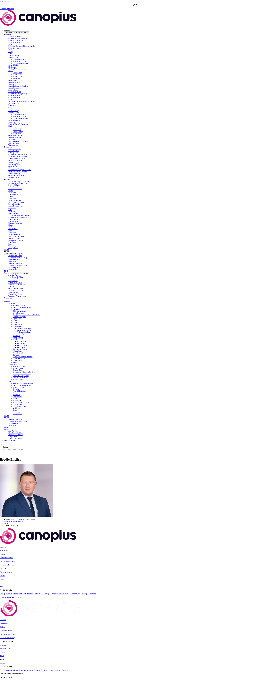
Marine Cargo (17, 73)
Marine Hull (17, 74)
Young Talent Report (15, 283)
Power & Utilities (14, 204)
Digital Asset (12, 50)
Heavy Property (18, 338)
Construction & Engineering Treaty (20, 154)
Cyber (10, 44)
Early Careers (13, 281)
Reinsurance (8, 147)
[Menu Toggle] (1, 27)
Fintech (10, 191)
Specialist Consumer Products (18, 86)
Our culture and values (7, 634)
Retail (10, 210)
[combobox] (15, 449)
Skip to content (5, 1)
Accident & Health (14, 36)
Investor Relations (14, 259)
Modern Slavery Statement (60, 594)
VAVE (15, 362)
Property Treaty (13, 162)
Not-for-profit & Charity (16, 202)
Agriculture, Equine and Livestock (24, 383)
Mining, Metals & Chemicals (18, 69)
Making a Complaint (89, 594)
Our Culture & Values (15, 277)
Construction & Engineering (17, 38)
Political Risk (17, 351)
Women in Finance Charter (17, 284)
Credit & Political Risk (16, 40)
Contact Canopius (10, 440)
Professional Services (15, 206)
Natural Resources (14, 200)
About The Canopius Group (17, 258)
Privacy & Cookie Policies (9, 594)
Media (6, 427)
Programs (11, 84)
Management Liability (20, 61)
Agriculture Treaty (14, 149)
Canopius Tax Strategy (41, 594)
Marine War (17, 78)
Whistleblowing (75, 594)
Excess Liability (13, 55)
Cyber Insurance (18, 313)
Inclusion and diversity (7, 638)
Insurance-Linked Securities (17, 156)
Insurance (7, 35)
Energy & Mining (14, 185)
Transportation (13, 90)
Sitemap (2, 586)
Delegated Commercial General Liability (21, 46)
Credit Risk (16, 309)
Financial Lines (13, 57)
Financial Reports (6, 572)
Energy (10, 52)
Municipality (12, 198)
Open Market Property (15, 80)
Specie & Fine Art (14, 88)
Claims (6, 416)
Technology (12, 212)
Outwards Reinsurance (16, 160)
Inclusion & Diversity (15, 279)
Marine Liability (18, 76)
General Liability (14, 65)
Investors (3, 568)
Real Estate (12, 208)
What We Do (8, 301)
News (2, 579)
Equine (10, 54)
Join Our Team (13, 275)
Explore (6, 418)
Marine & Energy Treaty (16, 158)
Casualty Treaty (13, 153)
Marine (10, 71)
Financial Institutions (19, 59)
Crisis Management (14, 42)
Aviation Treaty (13, 151)
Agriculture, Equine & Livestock (19, 181)
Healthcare (12, 67)
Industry (7, 179)
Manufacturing (13, 194)
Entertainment (13, 187)
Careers (6, 429)
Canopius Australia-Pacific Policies (11, 597)
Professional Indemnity (20, 63)
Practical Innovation (15, 256)
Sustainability (12, 261)
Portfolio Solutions (14, 82)
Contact (2, 583)
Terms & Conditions (26, 594)
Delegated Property (14, 48)
